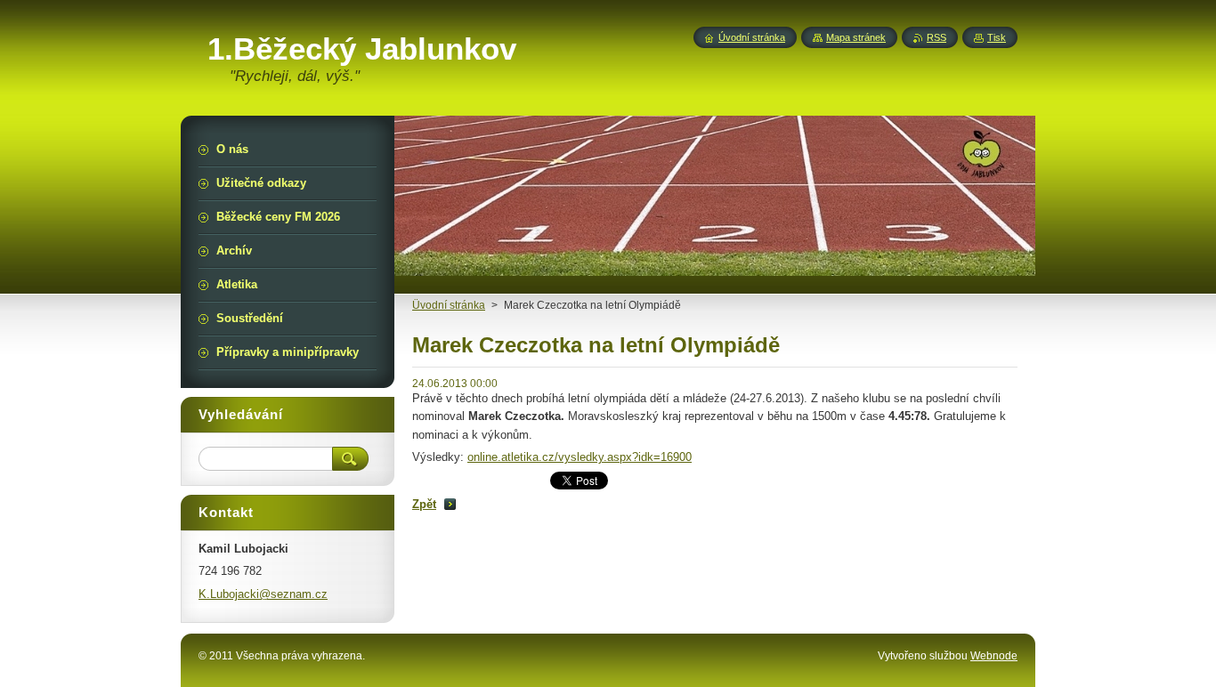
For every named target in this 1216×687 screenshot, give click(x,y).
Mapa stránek (856, 37)
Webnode (993, 656)
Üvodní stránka (448, 305)
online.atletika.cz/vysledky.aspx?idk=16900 (579, 457)
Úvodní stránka (751, 37)
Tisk (996, 37)
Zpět (424, 504)
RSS (936, 37)
